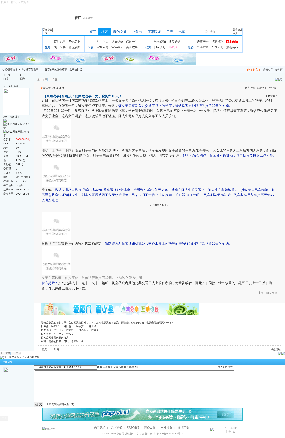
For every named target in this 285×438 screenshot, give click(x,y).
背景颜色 (118, 367)
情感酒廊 (74, 47)
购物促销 (160, 41)
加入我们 (116, 427)
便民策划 (8, 86)
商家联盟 (154, 32)
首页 (92, 32)
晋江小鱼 (47, 29)
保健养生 (132, 41)
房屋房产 (203, 41)
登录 (235, 29)
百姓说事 (60, 41)
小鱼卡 (137, 32)
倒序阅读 (250, 87)
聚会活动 (232, 47)
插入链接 (129, 367)
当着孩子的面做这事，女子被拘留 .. (64, 69)
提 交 (38, 404)
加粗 (99, 367)
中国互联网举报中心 (231, 429)
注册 (235, 33)
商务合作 (150, 427)
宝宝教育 (117, 47)
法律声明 (183, 427)
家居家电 (102, 47)
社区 (44, 33)
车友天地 (217, 47)
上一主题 (42, 79)
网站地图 (166, 427)
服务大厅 (160, 47)
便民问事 (60, 47)
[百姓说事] (53, 96)
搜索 (240, 29)
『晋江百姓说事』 (31, 69)
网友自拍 (232, 41)
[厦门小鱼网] (49, 58)
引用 (56, 349)
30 (17, 147)
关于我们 (100, 427)
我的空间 (120, 32)
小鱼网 (120, 433)
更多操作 (270, 96)
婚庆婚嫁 (117, 41)
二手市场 (203, 47)
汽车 (181, 32)
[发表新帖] (280, 79)
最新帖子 (268, 69)
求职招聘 (217, 41)
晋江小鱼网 (57, 18)
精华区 (279, 69)
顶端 (278, 349)
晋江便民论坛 (9, 69)
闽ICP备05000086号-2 (170, 433)
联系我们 (133, 427)
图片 (137, 367)
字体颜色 (108, 367)
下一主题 (53, 79)
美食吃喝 (132, 47)
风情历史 (74, 41)
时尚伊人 (102, 41)
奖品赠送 (174, 41)
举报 (273, 349)
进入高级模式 (225, 367)
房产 (169, 32)
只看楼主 (262, 87)
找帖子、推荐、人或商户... (15, 2)
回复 (44, 349)
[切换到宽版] (254, 69)
